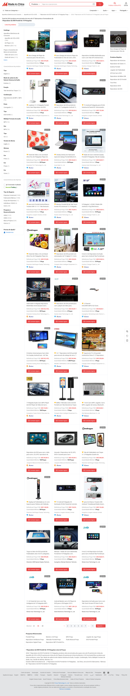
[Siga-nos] (108, 672)
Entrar (126, 5)
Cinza (6, 173)
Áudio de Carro (11, 57)
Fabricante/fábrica (12, 198)
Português (63, 675)
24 (34, 626)
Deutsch (56, 675)
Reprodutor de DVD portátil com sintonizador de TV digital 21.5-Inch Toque (65, 255)
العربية (91, 675)
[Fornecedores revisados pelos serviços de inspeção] (13, 184)
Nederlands (99, 675)
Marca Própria (10, 221)
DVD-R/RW (8, 115)
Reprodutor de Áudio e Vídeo (119, 64)
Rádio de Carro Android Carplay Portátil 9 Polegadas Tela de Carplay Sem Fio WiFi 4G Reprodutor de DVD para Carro (93, 156)
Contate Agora (35, 73)
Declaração (35, 672)
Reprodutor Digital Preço (33, 642)
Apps (113, 10)
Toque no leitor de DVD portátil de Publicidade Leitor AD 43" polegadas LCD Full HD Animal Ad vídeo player (38, 553)
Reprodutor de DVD (116, 89)
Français (42, 675)
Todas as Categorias (11, 10)
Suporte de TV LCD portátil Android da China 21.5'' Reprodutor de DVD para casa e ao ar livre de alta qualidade (93, 354)
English (16, 675)
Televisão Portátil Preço (53, 639)
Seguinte (100, 626)
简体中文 (23, 675)
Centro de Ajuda (25, 672)
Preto (6, 159)
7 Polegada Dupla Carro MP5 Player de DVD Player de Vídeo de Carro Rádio (38, 404)
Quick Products (47, 679)
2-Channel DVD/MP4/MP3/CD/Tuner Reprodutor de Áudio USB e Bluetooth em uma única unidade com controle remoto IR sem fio (93, 305)
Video (48, 30)
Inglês (7, 144)
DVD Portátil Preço (92, 639)
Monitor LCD (10, 46)
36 (38, 626)
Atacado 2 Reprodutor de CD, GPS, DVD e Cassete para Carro (65, 453)
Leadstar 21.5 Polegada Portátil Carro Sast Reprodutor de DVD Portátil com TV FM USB (38, 106)
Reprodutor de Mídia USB (118, 76)
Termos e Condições (64, 689)
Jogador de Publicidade (117, 70)
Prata (6, 166)
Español (49, 675)
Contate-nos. (9, 232)
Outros (7, 223)
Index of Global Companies (93, 679)
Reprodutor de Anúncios (117, 60)
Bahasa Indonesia (66, 677)
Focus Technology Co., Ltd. (62, 683)
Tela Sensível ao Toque (12, 90)
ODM (7, 218)
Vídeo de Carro (11, 55)
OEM (7, 215)
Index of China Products (77, 679)
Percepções (98, 672)
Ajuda (105, 10)
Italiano (70, 675)
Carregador (8, 107)
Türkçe (117, 675)
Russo (7, 151)
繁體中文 (30, 675)
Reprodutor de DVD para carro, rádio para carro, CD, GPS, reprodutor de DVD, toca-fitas (38, 453)
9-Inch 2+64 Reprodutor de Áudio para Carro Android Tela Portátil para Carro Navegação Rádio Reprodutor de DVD (93, 255)
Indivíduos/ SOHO (10, 203)
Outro (5, 60)
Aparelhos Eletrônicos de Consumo (11, 34)
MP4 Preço (69, 637)
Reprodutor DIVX (115, 86)
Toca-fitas (113, 83)
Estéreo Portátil (115, 67)
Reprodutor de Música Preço (35, 639)
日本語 (36, 675)
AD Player (9, 43)
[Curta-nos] (104, 672)
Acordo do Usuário (45, 672)
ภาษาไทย (111, 675)
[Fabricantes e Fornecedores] (13, 4)
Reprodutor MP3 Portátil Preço (55, 642)
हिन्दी (105, 675)
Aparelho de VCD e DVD (12, 39)
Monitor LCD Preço (52, 637)
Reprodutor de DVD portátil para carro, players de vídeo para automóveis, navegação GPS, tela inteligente (65, 305)
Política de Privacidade (59, 672)
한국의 (86, 675)
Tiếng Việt (124, 675)
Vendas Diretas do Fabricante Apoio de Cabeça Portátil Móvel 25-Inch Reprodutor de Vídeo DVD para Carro (65, 156)
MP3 (7, 122)
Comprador (93, 10)
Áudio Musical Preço (72, 639)
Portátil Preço (30, 637)
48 (42, 626)
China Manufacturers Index (61, 679)
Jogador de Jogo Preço (93, 637)
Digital (7, 74)
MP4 (7, 129)
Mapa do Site (89, 672)
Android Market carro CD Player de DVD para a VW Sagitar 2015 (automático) (65, 602)
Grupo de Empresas (11, 200)
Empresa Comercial (12, 195)
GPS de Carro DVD (116, 73)
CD (6, 137)
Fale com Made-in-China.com (75, 672)
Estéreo (7, 83)
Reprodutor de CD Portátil (118, 79)
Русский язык (78, 675)
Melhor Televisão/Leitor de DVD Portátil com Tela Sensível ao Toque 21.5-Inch (65, 404)
